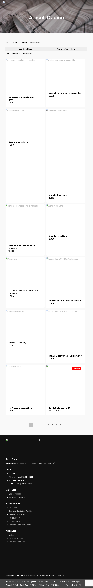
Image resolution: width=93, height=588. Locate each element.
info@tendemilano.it (17, 497)
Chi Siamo (13, 508)
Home (8, 42)
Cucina (24, 42)
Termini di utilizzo (57, 575)
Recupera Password (17, 542)
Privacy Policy (14, 518)
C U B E (78, 585)
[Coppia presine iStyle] (25, 123)
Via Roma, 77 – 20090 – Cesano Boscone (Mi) (36, 463)
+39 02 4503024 (15, 494)
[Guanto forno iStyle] (65, 218)
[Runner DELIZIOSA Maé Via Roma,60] (65, 331)
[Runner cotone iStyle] (25, 324)
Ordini (11, 535)
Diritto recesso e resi (17, 514)
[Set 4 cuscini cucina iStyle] (25, 384)
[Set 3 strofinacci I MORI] (65, 384)
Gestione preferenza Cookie (20, 525)
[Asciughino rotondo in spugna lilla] (65, 74)
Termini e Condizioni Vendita (20, 511)
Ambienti (16, 42)
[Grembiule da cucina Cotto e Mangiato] (25, 223)
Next (61, 425)
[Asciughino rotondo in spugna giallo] (25, 76)
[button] (88, 3)
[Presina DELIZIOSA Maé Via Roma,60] (65, 277)
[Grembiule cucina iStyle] (65, 150)
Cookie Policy (14, 521)
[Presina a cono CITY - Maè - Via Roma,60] (25, 272)
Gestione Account (16, 538)
